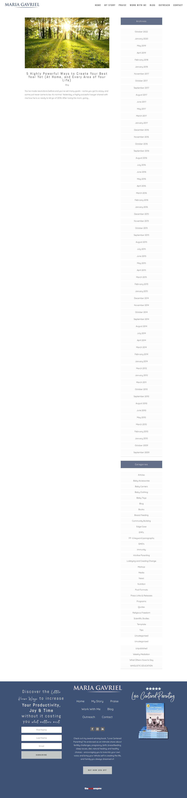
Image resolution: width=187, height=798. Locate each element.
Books (141, 509)
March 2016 (141, 193)
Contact (178, 5)
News (141, 578)
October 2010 (141, 389)
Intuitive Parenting (141, 555)
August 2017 (141, 94)
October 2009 (141, 445)
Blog (152, 5)
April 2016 (141, 186)
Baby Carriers (141, 486)
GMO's (141, 544)
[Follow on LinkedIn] (102, 729)
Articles (141, 475)
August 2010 (141, 403)
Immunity (141, 549)
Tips (141, 630)
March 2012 (141, 368)
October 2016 (141, 144)
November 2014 (141, 305)
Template (141, 624)
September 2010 (141, 396)
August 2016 (141, 158)
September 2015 (141, 235)
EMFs (141, 532)
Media (141, 572)
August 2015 (141, 242)
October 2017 (141, 80)
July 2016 (141, 165)
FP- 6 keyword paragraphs (141, 538)
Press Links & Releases (141, 595)
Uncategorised (141, 635)
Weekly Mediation (141, 654)
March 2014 (141, 347)
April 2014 (141, 340)
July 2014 (141, 333)
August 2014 (141, 326)
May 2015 (141, 263)
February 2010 (141, 431)
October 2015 (141, 228)
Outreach (164, 5)
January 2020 (141, 38)
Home (98, 5)
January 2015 (141, 291)
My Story (110, 5)
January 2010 (141, 438)
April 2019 (141, 52)
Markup (141, 567)
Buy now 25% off (97, 770)
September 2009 (141, 452)
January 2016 (141, 207)
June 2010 (141, 410)
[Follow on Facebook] (92, 729)
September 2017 (141, 88)
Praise (123, 5)
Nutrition (141, 584)
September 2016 (141, 151)
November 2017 (141, 73)
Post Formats (141, 589)
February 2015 (141, 284)
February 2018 (141, 59)
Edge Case (141, 526)
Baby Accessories (141, 480)
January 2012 (141, 375)
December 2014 (141, 298)
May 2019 (141, 45)
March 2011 (141, 382)
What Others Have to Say (141, 660)
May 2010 (141, 417)
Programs (141, 601)
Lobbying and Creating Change (141, 561)
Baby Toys (141, 498)
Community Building (141, 521)
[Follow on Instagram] (97, 729)
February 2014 (141, 354)
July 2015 (141, 249)
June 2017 (141, 101)
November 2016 (141, 137)
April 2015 (141, 270)
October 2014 (141, 312)
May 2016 (141, 179)
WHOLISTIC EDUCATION (141, 665)
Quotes (141, 607)
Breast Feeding (141, 515)
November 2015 (141, 221)
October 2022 (141, 31)
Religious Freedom (141, 612)
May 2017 (141, 108)
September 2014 (141, 319)
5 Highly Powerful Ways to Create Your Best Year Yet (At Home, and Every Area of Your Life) (67, 77)
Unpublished (141, 648)
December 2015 (141, 214)
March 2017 (141, 115)
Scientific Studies (141, 618)
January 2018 (141, 66)
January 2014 (141, 361)
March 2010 (141, 424)
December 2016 (141, 130)
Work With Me (138, 5)
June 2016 (141, 172)
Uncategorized (141, 641)
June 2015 (141, 256)
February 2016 (141, 200)
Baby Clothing (141, 492)
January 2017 (141, 123)
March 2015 (141, 277)
